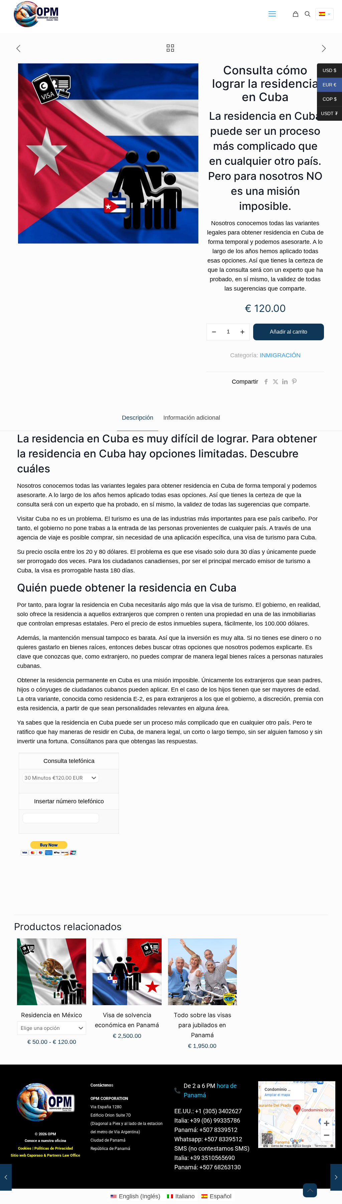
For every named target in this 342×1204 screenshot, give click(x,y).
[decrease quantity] (214, 332)
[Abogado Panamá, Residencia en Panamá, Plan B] (37, 14)
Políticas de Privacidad (53, 1148)
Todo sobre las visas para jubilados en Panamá (202, 1025)
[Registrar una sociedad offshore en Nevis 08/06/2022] (6, 1177)
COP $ (327, 99)
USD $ (326, 71)
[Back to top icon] (310, 1190)
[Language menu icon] (324, 14)
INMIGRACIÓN (280, 355)
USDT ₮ (327, 114)
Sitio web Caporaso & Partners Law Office (45, 1155)
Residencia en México (51, 1015)
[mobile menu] (272, 14)
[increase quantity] (242, 332)
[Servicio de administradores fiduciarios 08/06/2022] (336, 1177)
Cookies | (26, 1148)
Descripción (137, 417)
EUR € (326, 85)
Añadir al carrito (288, 332)
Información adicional (191, 417)
